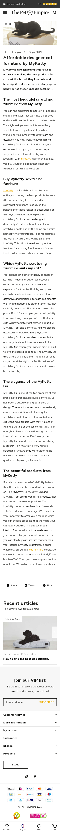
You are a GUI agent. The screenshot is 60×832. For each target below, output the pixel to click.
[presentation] (54, 632)
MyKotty (26, 158)
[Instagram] (26, 776)
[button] (5, 12)
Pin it (49, 585)
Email (15, 764)
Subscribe (46, 702)
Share (13, 585)
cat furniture (36, 549)
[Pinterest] (35, 776)
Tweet (31, 585)
